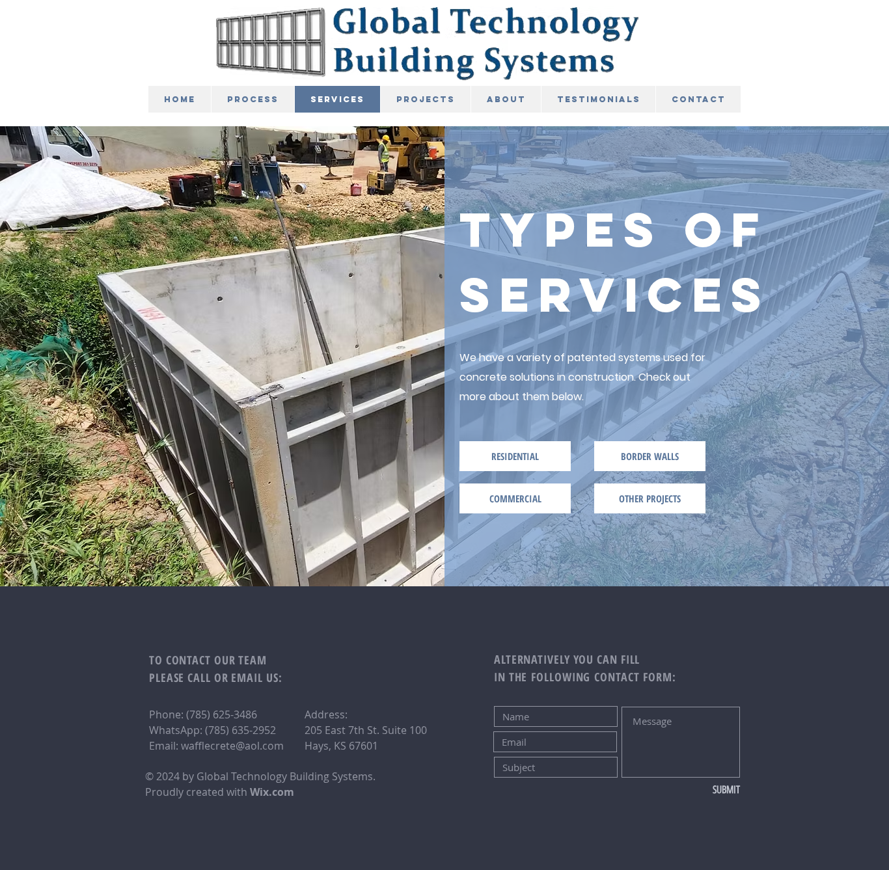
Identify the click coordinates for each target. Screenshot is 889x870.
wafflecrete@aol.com (232, 746)
